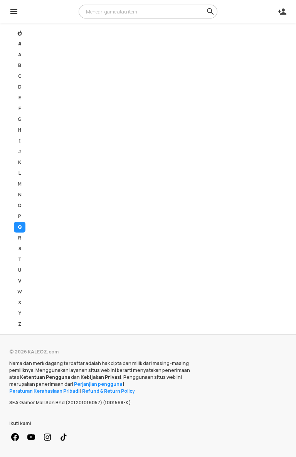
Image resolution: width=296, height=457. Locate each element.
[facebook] (15, 437)
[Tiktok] (64, 437)
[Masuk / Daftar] (282, 11)
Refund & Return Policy (108, 391)
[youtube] (31, 437)
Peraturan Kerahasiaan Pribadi (44, 391)
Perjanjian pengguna (98, 384)
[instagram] (47, 437)
